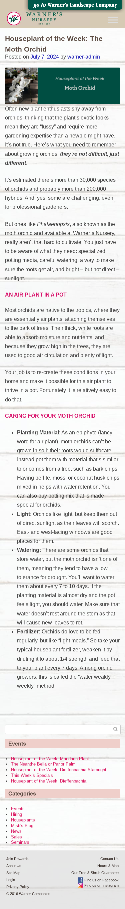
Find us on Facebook (101, 880)
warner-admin (83, 57)
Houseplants (23, 819)
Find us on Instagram (101, 885)
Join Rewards (17, 859)
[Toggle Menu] (113, 20)
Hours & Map (108, 866)
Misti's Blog (22, 825)
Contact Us (109, 859)
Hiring (16, 814)
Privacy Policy (17, 887)
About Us (13, 866)
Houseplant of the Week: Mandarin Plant (50, 758)
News (16, 831)
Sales (16, 836)
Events (18, 808)
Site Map (13, 873)
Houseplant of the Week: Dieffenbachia (48, 781)
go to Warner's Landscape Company (74, 6)
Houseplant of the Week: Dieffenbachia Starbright (58, 769)
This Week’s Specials (32, 775)
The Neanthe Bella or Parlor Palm (43, 764)
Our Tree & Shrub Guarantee (95, 873)
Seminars (20, 842)
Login (10, 880)
